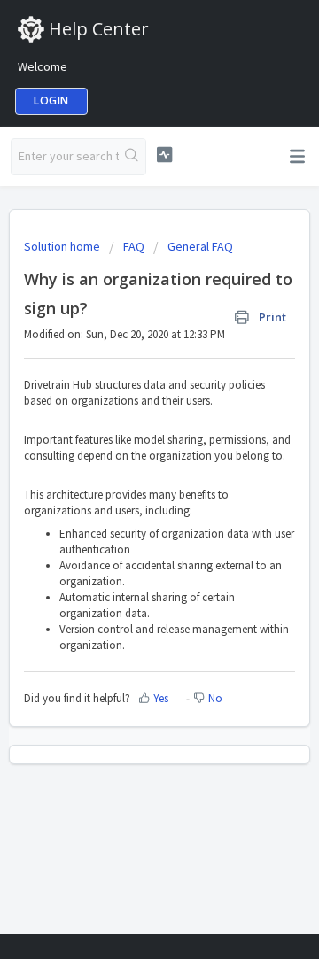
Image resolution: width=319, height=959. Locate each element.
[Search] (132, 156)
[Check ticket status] (164, 154)
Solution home (63, 246)
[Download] (127, 467)
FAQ (133, 246)
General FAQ (200, 246)
